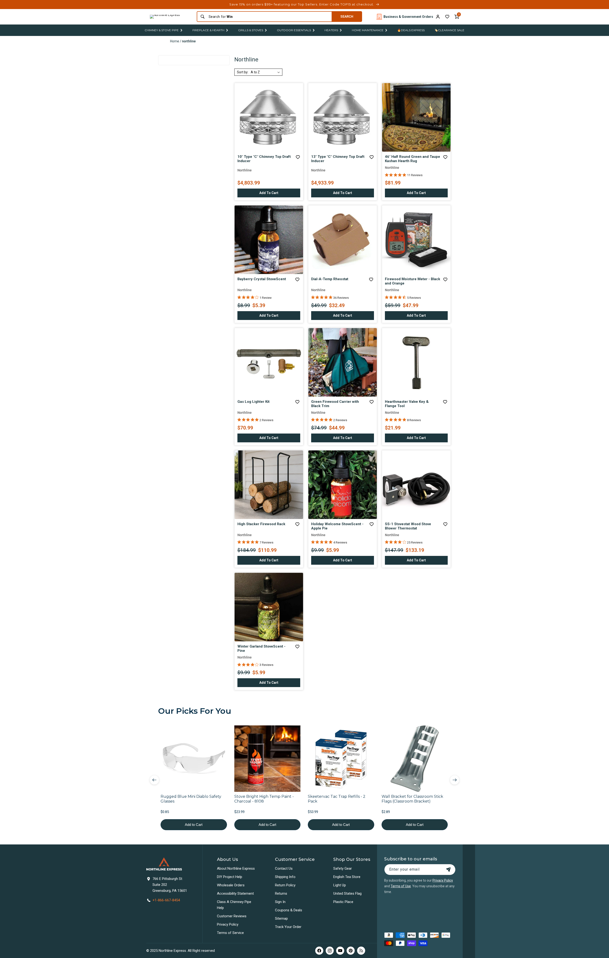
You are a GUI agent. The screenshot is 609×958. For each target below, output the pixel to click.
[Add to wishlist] (447, 16)
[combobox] (268, 16)
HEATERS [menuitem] (331, 30)
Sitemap (281, 918)
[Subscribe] (448, 869)
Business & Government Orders (408, 17)
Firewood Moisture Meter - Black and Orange (412, 281)
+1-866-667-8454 (166, 900)
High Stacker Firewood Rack (261, 524)
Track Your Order (288, 927)
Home (174, 41)
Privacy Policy (227, 924)
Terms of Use (401, 886)
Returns (281, 893)
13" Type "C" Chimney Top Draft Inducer (337, 159)
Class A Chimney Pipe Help (234, 905)
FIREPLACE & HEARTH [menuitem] (208, 30)
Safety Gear (342, 868)
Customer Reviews (231, 916)
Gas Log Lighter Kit (253, 401)
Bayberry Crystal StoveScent (261, 279)
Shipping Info (285, 877)
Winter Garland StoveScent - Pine (261, 648)
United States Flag (347, 893)
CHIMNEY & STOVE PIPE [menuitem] (162, 30)
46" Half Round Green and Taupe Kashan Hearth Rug (412, 159)
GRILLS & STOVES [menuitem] (250, 30)
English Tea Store (346, 877)
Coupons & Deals (288, 910)
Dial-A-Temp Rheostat (329, 279)
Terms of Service (230, 933)
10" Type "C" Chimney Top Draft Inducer (264, 159)
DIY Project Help (229, 877)
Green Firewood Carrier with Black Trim (335, 403)
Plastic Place (343, 902)
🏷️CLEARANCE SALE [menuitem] (449, 30)
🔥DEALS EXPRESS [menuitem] (411, 30)
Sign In (280, 902)
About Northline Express (236, 868)
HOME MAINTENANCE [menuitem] (367, 30)
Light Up (339, 885)
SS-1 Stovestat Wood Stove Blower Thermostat (408, 526)
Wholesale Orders (231, 885)
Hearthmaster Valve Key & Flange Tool (407, 403)
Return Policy (285, 885)
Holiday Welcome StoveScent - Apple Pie (337, 526)
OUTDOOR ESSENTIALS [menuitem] (294, 30)
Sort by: (242, 72)
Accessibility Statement (235, 893)
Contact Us (284, 868)
